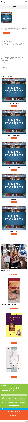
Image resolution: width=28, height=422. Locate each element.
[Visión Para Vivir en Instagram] (14, 388)
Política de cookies (12, 415)
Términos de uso (16, 415)
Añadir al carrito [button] (14, 274)
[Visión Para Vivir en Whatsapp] (18, 388)
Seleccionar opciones (14, 308)
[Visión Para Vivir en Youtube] (16, 388)
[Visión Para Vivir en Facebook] (10, 388)
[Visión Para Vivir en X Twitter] (12, 388)
